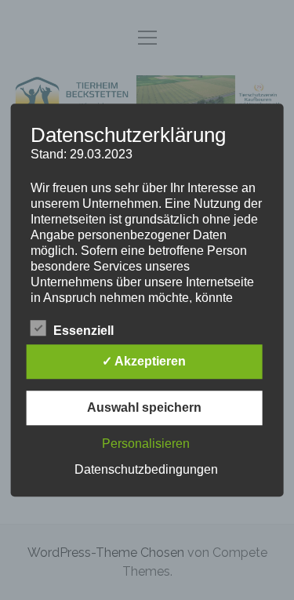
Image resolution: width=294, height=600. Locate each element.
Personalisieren (146, 443)
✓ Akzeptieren (144, 361)
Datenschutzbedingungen (146, 469)
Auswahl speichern (144, 407)
